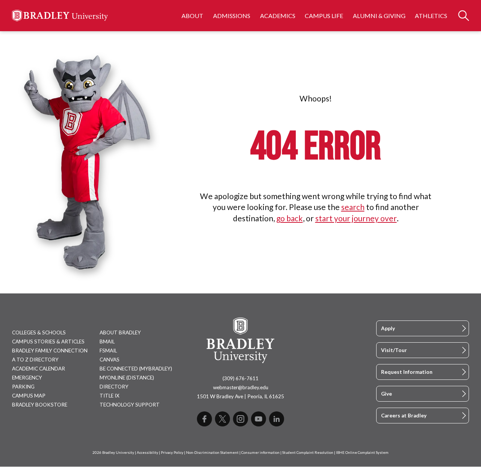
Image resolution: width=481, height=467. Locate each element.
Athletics (431, 15)
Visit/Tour (394, 350)
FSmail (108, 351)
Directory (114, 387)
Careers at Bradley (404, 416)
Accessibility (147, 452)
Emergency (27, 378)
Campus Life (324, 15)
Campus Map (28, 396)
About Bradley (120, 332)
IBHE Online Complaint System (362, 452)
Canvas (109, 360)
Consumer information (260, 452)
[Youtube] (258, 418)
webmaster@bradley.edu (240, 387)
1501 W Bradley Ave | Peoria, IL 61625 (240, 396)
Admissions (231, 15)
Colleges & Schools (39, 332)
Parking (23, 387)
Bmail (107, 342)
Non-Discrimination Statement (212, 452)
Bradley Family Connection (50, 351)
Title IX (109, 396)
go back (289, 218)
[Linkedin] (276, 418)
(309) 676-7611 (240, 378)
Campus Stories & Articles (48, 342)
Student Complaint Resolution (307, 452)
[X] (222, 418)
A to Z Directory (35, 360)
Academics (277, 15)
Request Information (407, 372)
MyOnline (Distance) (127, 378)
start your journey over (356, 218)
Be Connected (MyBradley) (136, 369)
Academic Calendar (38, 369)
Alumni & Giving (379, 15)
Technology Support (130, 405)
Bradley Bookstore (39, 405)
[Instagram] (240, 418)
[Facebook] (204, 418)
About (192, 15)
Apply (388, 328)
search (353, 207)
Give (386, 394)
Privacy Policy (172, 452)
